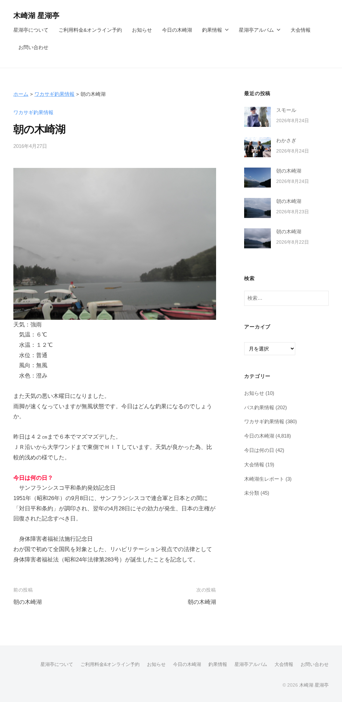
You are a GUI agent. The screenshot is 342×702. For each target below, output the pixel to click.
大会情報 (301, 30)
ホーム (20, 94)
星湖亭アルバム (256, 30)
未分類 (251, 493)
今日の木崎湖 (177, 30)
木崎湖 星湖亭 (36, 15)
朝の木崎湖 (27, 602)
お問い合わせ (33, 47)
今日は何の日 (259, 450)
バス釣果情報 (259, 407)
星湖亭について (30, 30)
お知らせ (142, 30)
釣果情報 (212, 30)
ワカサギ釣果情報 (54, 94)
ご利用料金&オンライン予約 (90, 30)
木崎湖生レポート (264, 479)
